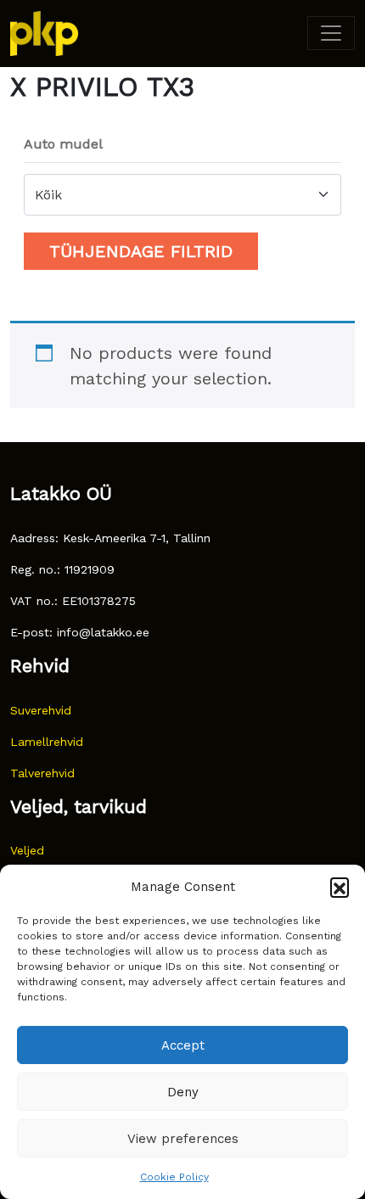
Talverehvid (42, 773)
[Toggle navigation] (331, 33)
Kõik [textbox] (48, 195)
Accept (183, 1045)
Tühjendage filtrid (141, 251)
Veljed (27, 850)
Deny (183, 1092)
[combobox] (182, 195)
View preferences (183, 1138)
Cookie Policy (174, 1177)
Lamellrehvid (46, 741)
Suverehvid (40, 710)
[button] (339, 886)
